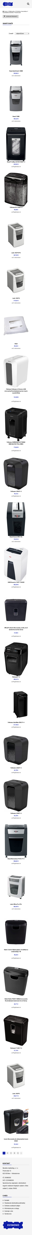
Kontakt (6, 1200)
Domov (6, 11)
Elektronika (12, 11)
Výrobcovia (7, 1214)
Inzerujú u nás (8, 1211)
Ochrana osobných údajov (12, 1206)
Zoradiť (11, 33)
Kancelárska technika (8, 12)
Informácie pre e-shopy (11, 1208)
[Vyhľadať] (28, 4)
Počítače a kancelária (21, 11)
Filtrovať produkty (11, 16)
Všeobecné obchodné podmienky (14, 1203)
